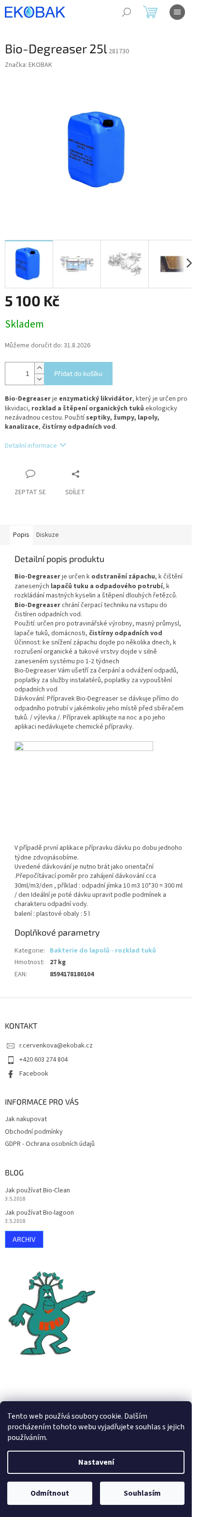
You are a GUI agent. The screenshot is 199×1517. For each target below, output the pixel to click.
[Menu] (177, 12)
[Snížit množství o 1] (39, 379)
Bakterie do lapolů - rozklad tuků (103, 950)
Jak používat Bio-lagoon (39, 1213)
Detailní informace (31, 446)
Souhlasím (142, 1493)
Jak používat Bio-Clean (37, 1190)
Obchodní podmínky (34, 1132)
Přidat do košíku (78, 373)
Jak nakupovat (26, 1119)
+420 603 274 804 (43, 1059)
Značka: (28, 65)
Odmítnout (49, 1493)
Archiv (24, 1239)
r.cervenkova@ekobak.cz (56, 1045)
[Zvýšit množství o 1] (39, 368)
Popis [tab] (21, 535)
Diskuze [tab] (47, 535)
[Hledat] (126, 12)
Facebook (33, 1074)
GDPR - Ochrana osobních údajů (50, 1144)
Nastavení (96, 1462)
